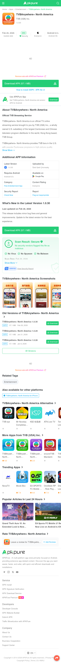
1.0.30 (10, 167)
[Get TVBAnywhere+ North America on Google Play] (38, 176)
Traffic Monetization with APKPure (16, 621)
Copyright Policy (23, 660)
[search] (58, 3)
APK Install (7, 584)
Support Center (8, 645)
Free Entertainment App (13, 186)
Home (4, 9)
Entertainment (20, 9)
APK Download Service (11, 593)
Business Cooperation (11, 640)
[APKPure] (30, 3)
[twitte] (13, 572)
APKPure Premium (10, 597)
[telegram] (4, 572)
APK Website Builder (11, 612)
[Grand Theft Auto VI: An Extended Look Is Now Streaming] (17, 511)
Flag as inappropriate (40, 195)
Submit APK (7, 617)
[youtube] (17, 572)
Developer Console (10, 608)
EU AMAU (40, 660)
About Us (6, 632)
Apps (11, 9)
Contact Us (6, 636)
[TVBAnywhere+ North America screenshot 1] (25, 295)
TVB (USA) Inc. (23, 18)
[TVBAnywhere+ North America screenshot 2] (41, 295)
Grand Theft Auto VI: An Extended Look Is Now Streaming (14, 525)
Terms (33, 660)
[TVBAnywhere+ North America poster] (9, 295)
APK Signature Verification (13, 589)
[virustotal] (41, 241)
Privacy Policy (51, 657)
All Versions (30, 350)
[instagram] (8, 572)
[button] (24, 34)
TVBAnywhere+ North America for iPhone (22, 395)
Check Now (8, 195)
